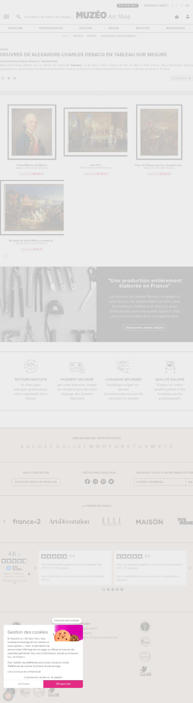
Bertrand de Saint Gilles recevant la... (32, 242)
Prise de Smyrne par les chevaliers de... (159, 166)
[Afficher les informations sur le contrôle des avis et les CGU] (29, 574)
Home (65, 36)
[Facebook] (88, 484)
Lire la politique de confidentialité (24, 672)
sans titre (95, 166)
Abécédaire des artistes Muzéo (96, 438)
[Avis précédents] (35, 568)
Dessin (113, 28)
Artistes (142, 28)
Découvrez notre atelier (145, 327)
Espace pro (128, 6)
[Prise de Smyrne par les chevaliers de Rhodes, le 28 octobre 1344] (159, 159)
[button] (8, 696)
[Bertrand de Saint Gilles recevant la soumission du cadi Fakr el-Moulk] (35, 234)
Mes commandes (85, 628)
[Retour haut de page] (5, 256)
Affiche (85, 28)
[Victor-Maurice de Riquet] (32, 159)
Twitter (8, 78)
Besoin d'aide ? (156, 6)
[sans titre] (99, 155)
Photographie (51, 28)
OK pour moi (63, 684)
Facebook (2, 78)
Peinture (15, 28)
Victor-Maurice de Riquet (31, 166)
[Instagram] (96, 484)
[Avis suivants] (190, 568)
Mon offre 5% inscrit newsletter (96, 637)
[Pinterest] (104, 484)
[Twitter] (112, 484)
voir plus (64, 568)
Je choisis (23, 684)
